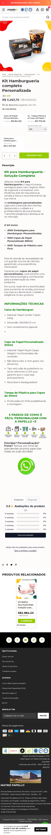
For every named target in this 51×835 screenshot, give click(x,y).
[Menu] (4, 9)
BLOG (4, 703)
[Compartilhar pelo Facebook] (7, 564)
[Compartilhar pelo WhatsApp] (3, 564)
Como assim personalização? (14, 683)
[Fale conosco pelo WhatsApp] (42, 10)
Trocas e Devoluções (10, 698)
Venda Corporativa (9, 666)
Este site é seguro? (9, 693)
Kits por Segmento (15, 74)
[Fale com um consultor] (25, 468)
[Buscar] (47, 17)
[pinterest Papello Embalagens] (42, 640)
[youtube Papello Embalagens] (25, 640)
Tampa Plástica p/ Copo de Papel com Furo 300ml (37, 117)
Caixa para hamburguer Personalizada (11, 139)
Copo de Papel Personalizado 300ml (11, 117)
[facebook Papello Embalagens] (17, 640)
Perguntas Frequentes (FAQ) (14, 688)
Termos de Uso (8, 661)
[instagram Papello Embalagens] (9, 640)
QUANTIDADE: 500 (35, 126)
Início (4, 74)
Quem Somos (7, 656)
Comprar (26, 621)
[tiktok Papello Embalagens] (34, 640)
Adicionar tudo (34, 155)
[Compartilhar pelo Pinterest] (16, 564)
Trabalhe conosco (9, 671)
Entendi (41, 829)
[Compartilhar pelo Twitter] (11, 564)
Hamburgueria (29, 74)
